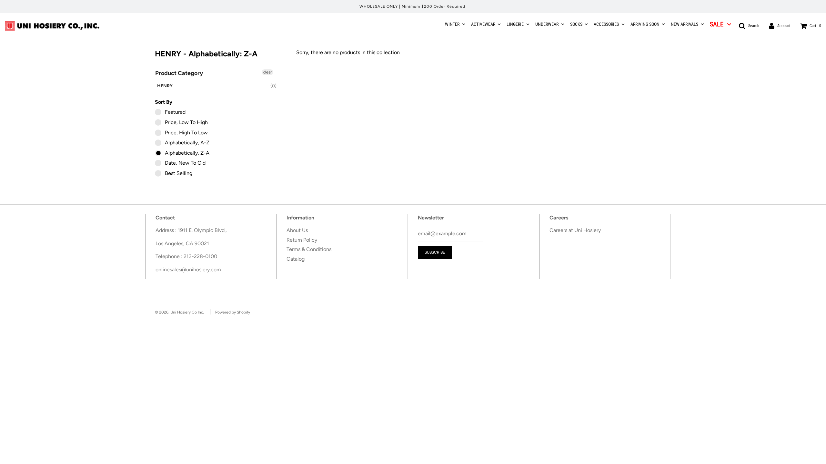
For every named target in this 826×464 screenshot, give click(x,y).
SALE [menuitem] (716, 24)
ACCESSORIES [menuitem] (606, 24)
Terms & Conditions (309, 249)
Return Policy (302, 240)
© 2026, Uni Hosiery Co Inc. (179, 312)
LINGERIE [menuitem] (515, 24)
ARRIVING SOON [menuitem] (645, 24)
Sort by (163, 102)
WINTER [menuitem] (452, 24)
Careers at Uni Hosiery (575, 230)
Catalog (296, 259)
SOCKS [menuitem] (576, 24)
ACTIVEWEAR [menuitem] (483, 24)
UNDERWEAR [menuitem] (547, 24)
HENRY (165, 86)
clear (267, 72)
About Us (297, 230)
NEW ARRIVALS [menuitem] (684, 24)
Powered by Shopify (232, 312)
